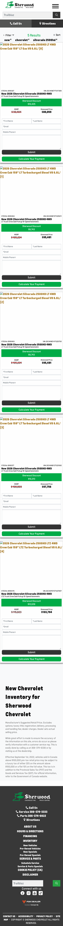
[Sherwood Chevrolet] (19, 4)
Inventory (30, 840)
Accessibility (25, 916)
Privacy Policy (44, 916)
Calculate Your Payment (32, 158)
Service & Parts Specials (30, 866)
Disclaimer (30, 874)
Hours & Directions (30, 831)
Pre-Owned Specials (30, 855)
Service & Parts (30, 858)
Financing (30, 836)
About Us (30, 826)
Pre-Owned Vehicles (30, 848)
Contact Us (9, 916)
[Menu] (55, 7)
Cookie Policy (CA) (30, 869)
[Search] (56, 15)
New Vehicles (30, 845)
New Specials (30, 851)
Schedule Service (30, 862)
